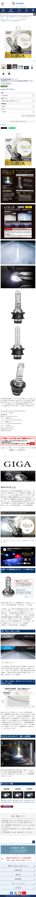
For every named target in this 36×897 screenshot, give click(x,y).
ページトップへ (33, 842)
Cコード (3, 109)
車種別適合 (4, 103)
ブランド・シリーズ (18, 883)
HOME (1, 16)
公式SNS (18, 888)
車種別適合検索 (11, 11)
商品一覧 (3, 11)
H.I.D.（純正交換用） (22, 19)
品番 (2, 92)
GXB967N (32, 802)
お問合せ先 (18, 870)
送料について (4, 98)
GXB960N (9, 802)
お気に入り (19, 11)
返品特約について (5, 125)
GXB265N (20, 800)
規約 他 (18, 874)
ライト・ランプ (13, 19)
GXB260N (9, 800)
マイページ (27, 11)
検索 (34, 14)
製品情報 (18, 879)
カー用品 (7, 16)
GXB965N (20, 802)
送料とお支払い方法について (18, 866)
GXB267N (32, 800)
